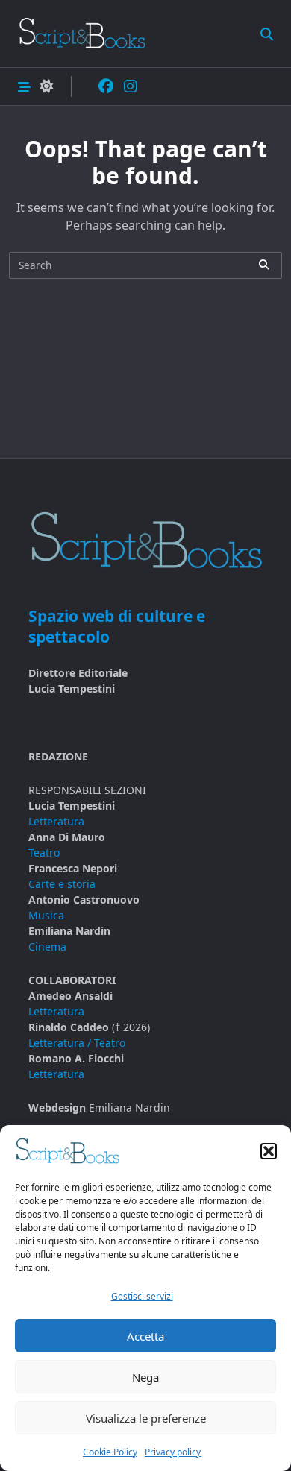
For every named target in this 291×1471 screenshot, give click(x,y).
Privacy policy (173, 1452)
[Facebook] (105, 87)
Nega (145, 1377)
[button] (268, 1151)
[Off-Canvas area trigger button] (24, 86)
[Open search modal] (266, 33)
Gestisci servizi (142, 1296)
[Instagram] (130, 87)
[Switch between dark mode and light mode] (46, 86)
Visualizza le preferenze (146, 1418)
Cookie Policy (110, 1452)
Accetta (145, 1336)
